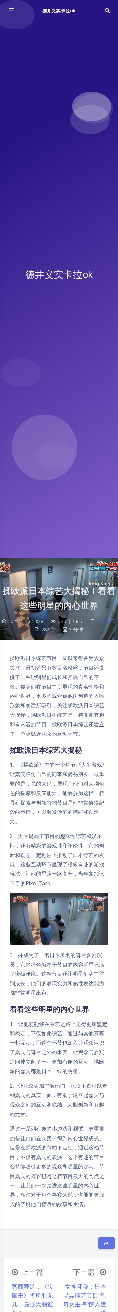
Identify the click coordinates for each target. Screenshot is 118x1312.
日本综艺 (106, 621)
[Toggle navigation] (107, 10)
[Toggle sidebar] (10, 10)
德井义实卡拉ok (58, 11)
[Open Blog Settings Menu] (102, 1294)
